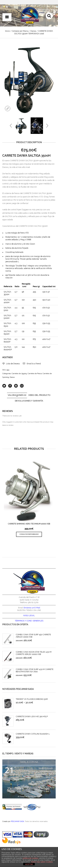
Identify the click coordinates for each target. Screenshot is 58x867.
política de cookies (30, 858)
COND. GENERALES (34, 621)
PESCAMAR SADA (17, 821)
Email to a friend (34, 364)
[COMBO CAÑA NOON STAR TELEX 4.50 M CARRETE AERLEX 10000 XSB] (7, 656)
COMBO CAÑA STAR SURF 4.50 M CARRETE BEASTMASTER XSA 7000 (34, 670)
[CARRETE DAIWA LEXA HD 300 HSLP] (7, 721)
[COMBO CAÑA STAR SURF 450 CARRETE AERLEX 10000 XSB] (7, 639)
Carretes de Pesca (35, 374)
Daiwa (33, 31)
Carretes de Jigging (19, 374)
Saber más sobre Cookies (42, 862)
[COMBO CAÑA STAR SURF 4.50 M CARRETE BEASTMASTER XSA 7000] (7, 673)
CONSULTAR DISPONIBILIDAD (29, 534)
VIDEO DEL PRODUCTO (39, 395)
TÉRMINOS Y (20, 621)
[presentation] (11, 125)
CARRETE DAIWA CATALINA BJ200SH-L (33, 734)
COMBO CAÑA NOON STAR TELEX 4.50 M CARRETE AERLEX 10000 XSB (34, 653)
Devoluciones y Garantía (29, 401)
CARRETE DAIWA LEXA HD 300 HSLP (32, 716)
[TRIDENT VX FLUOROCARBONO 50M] (7, 703)
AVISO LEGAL (29, 615)
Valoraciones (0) (17, 395)
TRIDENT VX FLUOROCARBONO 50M (32, 699)
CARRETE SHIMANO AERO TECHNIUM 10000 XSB (29, 524)
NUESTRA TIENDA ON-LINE (29, 610)
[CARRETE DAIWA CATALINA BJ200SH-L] (7, 738)
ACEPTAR (29, 864)
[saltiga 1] (37, 125)
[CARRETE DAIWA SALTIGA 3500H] (29, 78)
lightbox (7, 108)
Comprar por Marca (20, 31)
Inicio (7, 31)
